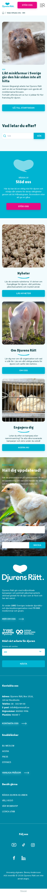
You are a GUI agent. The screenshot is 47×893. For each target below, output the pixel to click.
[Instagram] (33, 845)
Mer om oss (9, 619)
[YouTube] (14, 845)
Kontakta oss (10, 723)
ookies (7, 762)
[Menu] (42, 5)
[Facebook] (14, 858)
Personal (23, 891)
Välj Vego (7, 800)
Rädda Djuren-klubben (14, 795)
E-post (5, 539)
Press (5, 756)
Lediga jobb (8, 811)
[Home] (8, 5)
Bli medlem (8, 745)
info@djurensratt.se (19, 707)
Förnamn (6, 523)
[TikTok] (23, 845)
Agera (5, 751)
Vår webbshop (10, 806)
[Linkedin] (23, 858)
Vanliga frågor (11, 772)
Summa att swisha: (10, 646)
